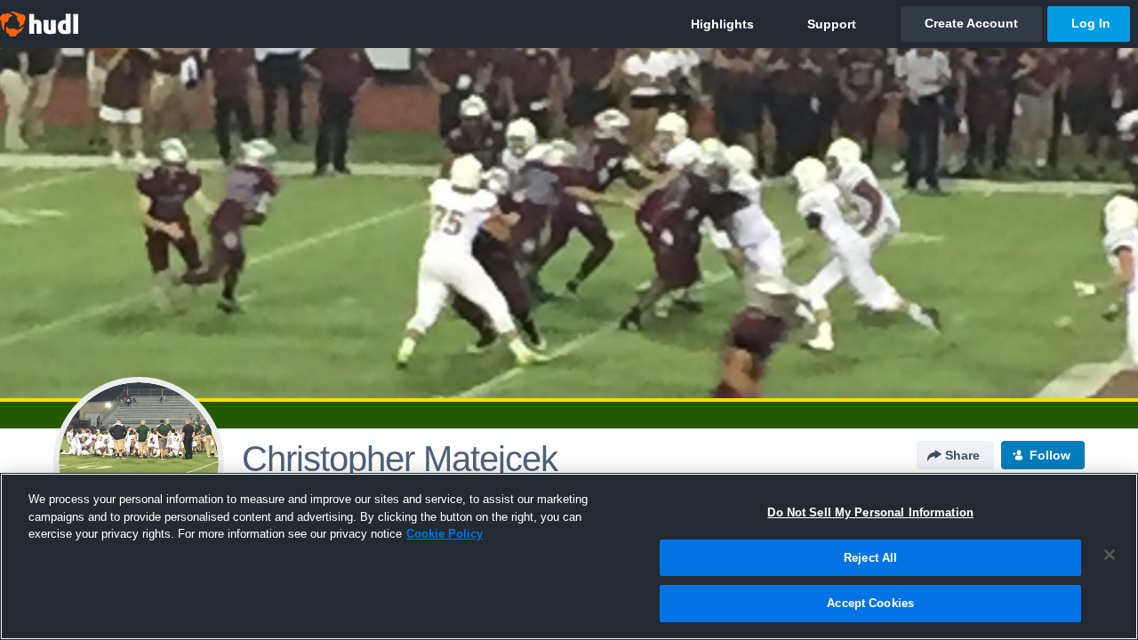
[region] (569, 556)
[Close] (1109, 554)
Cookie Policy (444, 533)
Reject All (870, 557)
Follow (1050, 455)
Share (962, 455)
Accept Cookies (870, 603)
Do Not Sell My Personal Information (870, 512)
